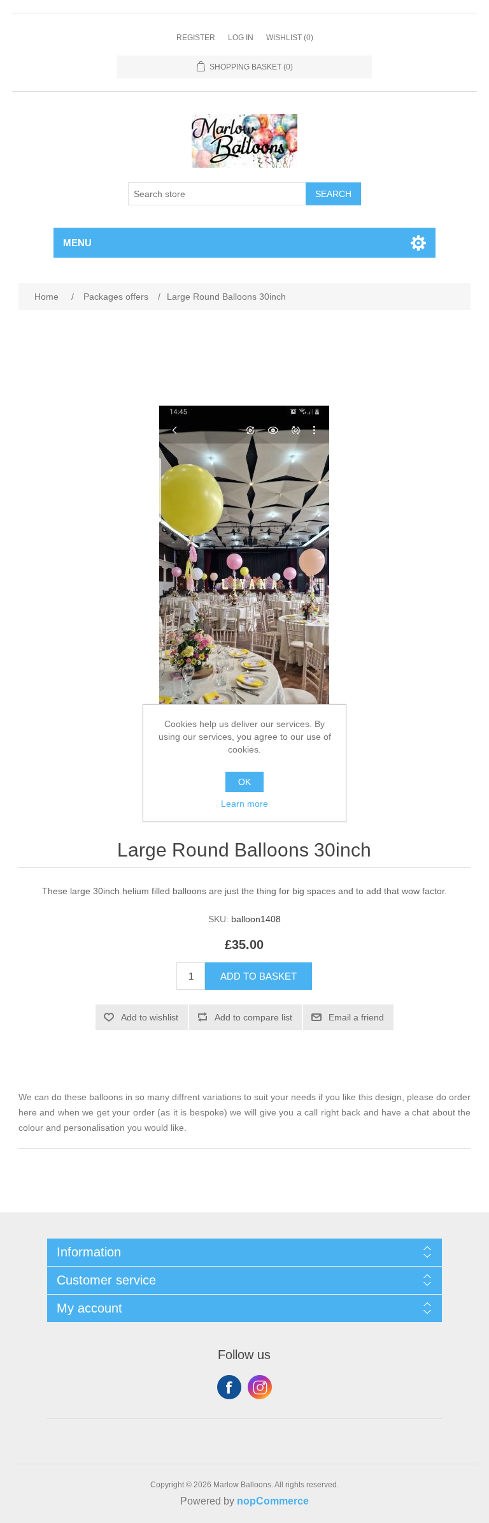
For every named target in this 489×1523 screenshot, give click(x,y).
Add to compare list (253, 1017)
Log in (240, 37)
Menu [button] (77, 242)
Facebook (229, 1387)
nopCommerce (273, 1501)
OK (244, 782)
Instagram (260, 1387)
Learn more (244, 803)
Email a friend (356, 1017)
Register (195, 37)
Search (333, 194)
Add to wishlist (149, 1017)
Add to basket (258, 976)
